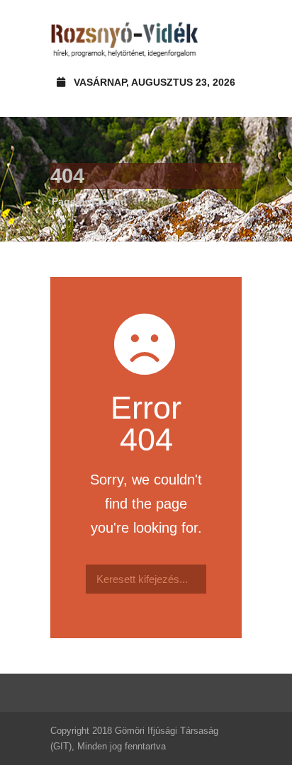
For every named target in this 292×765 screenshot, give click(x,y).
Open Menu (226, 38)
